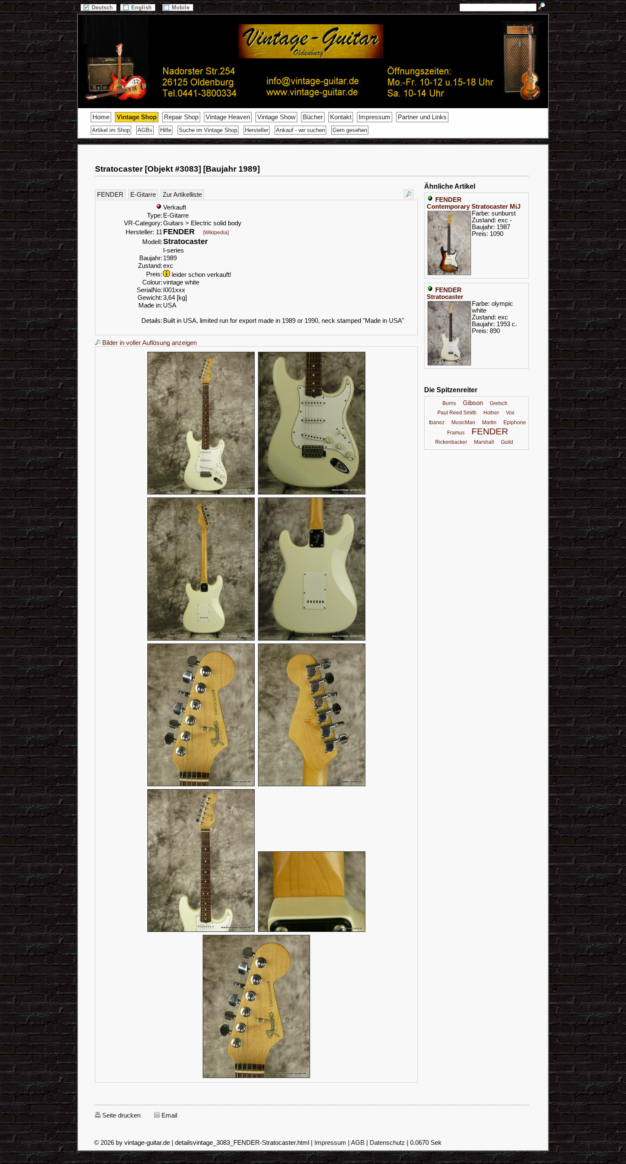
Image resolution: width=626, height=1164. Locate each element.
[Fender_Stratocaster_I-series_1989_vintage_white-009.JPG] (256, 1076)
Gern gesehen (350, 130)
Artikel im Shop (111, 130)
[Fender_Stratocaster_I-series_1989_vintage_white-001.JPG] (201, 493)
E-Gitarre (143, 194)
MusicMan (463, 422)
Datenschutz (387, 1142)
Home (100, 117)
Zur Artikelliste (182, 194)
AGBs (145, 130)
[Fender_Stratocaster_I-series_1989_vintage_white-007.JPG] (201, 930)
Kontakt (340, 117)
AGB (358, 1142)
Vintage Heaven (228, 117)
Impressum (375, 117)
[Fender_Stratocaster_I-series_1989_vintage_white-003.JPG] (201, 639)
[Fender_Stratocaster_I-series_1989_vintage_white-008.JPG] (311, 930)
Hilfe (165, 130)
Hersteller (256, 130)
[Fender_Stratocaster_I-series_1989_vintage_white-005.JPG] (201, 785)
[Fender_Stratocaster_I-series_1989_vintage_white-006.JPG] (311, 785)
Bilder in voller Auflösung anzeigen (149, 342)
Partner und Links (422, 117)
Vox (510, 413)
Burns (449, 403)
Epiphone (514, 422)
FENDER (110, 194)
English (142, 7)
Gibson (473, 402)
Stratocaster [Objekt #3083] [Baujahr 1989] (177, 168)
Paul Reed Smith (457, 413)
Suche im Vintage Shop (208, 130)
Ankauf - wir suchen (300, 130)
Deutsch (103, 7)
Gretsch (499, 403)
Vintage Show (276, 117)
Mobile (181, 7)
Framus (456, 433)
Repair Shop (181, 117)
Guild (507, 442)
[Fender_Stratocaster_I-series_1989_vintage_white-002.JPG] (311, 493)
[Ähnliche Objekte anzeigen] (409, 194)
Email (168, 1115)
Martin (489, 422)
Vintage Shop (137, 117)
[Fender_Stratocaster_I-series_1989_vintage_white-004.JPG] (311, 639)
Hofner (491, 413)
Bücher (313, 117)
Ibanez (437, 422)
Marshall (484, 442)
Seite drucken (121, 1115)
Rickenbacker (451, 442)
